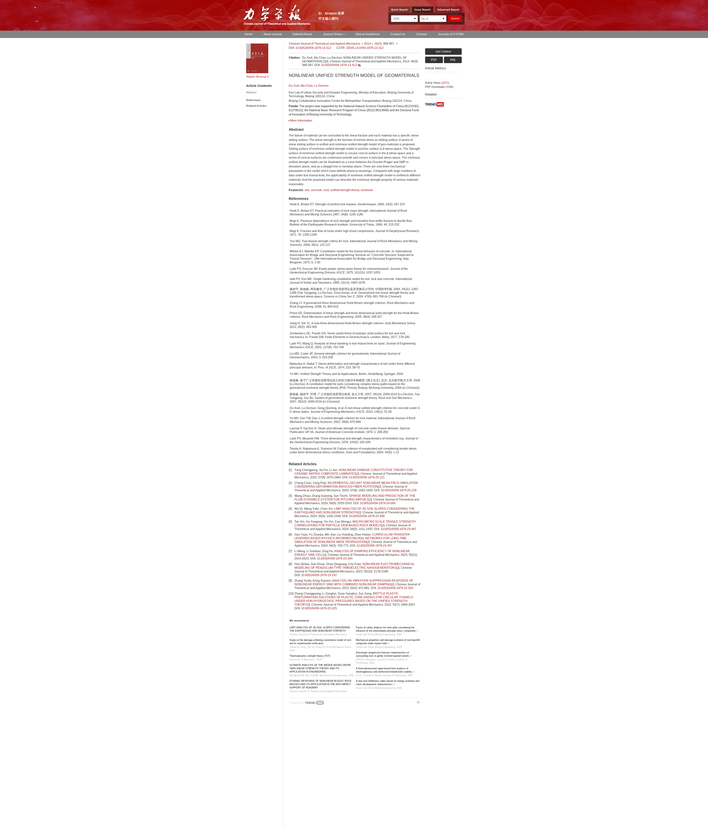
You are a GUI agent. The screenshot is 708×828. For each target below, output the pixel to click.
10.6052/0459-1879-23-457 (374, 545)
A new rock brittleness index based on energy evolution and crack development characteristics (387, 683)
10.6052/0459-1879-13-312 (313, 47)
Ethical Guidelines (368, 34)
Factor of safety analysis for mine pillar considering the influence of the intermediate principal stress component (386, 629)
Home (249, 34)
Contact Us (398, 34)
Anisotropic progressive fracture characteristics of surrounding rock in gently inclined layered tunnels (382, 654)
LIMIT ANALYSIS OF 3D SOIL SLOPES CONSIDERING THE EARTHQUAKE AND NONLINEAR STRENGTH (319, 629)
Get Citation (443, 51)
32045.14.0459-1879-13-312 (365, 47)
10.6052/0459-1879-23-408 (367, 516)
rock (326, 190)
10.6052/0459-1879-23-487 (398, 529)
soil (307, 190)
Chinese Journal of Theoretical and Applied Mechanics (324, 43)
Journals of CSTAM (450, 34)
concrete (316, 190)
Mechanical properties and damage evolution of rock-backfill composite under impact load (388, 642)
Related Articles (256, 105)
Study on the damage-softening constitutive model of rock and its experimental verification (320, 642)
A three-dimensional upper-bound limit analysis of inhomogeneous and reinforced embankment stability (384, 670)
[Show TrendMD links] (418, 702)
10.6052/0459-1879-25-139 (399, 490)
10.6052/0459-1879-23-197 (319, 575)
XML (453, 59)
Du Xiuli (294, 85)
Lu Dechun (321, 85)
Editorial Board (302, 34)
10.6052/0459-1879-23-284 (335, 558)
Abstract (251, 92)
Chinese (421, 34)
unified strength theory (344, 190)
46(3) (378, 43)
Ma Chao (307, 85)
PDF (434, 59)
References (253, 100)
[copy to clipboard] (359, 65)
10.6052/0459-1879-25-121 (367, 477)
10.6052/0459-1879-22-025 (319, 608)
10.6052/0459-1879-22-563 (395, 588)
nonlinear (367, 190)
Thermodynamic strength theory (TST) (309, 655)
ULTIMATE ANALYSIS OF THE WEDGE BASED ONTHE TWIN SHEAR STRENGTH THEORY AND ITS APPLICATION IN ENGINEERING (320, 668)
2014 (367, 43)
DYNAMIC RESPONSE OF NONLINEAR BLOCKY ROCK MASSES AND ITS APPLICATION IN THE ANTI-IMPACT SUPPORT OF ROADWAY (320, 684)
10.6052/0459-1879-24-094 (377, 503)
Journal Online (332, 34)
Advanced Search (448, 9)
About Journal (272, 34)
